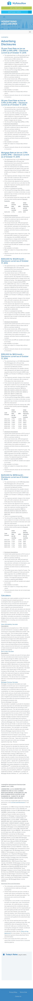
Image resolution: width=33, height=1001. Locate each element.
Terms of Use (23, 992)
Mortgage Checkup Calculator (9, 682)
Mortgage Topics (14, 12)
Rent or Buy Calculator (7, 651)
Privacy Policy (13, 992)
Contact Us (18, 996)
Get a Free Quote (16, 8)
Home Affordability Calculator (9, 624)
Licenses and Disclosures (18, 802)
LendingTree (4, 37)
